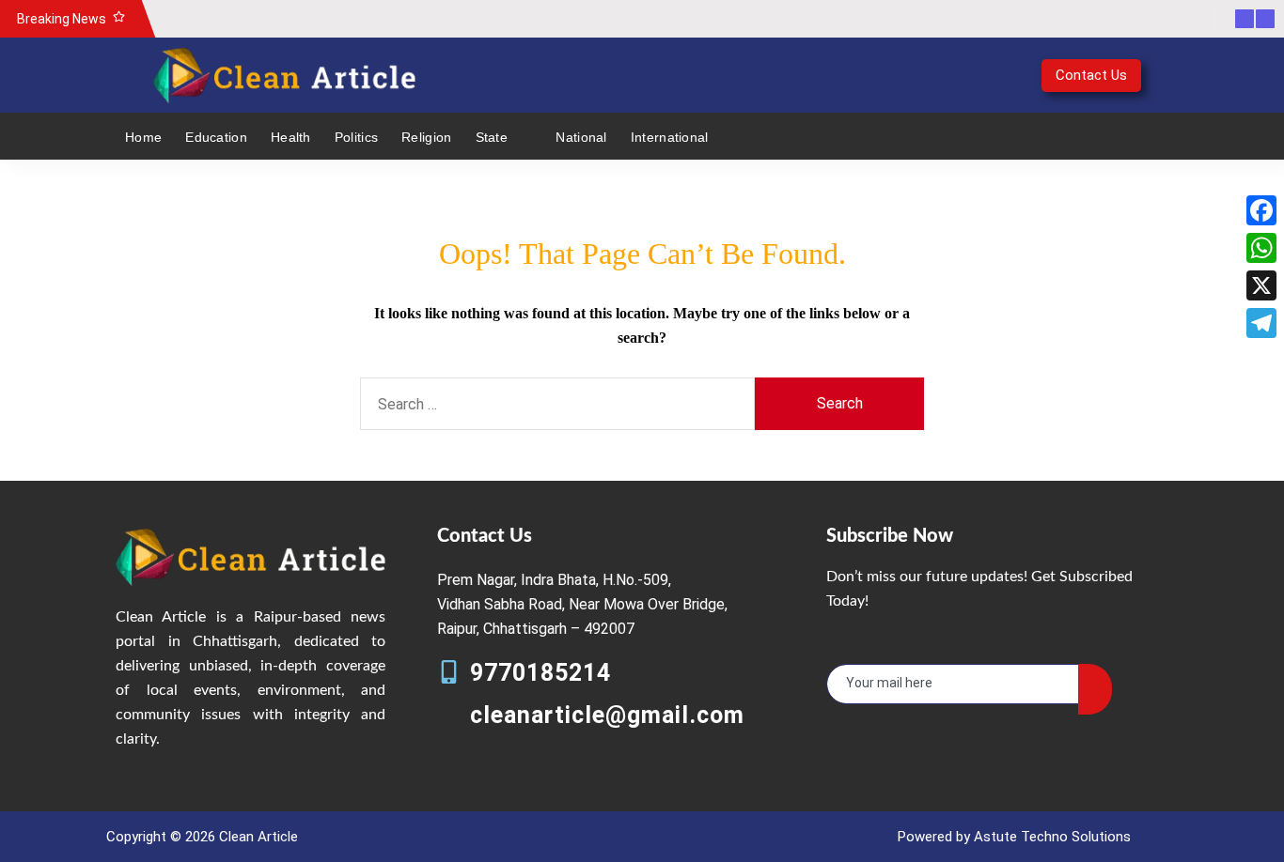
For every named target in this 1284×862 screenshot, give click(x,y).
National (581, 137)
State (492, 137)
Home (143, 137)
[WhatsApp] (1261, 248)
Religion (426, 137)
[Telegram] (1261, 323)
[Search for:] (557, 403)
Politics (356, 137)
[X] (1261, 285)
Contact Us (1091, 75)
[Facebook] (1261, 210)
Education (216, 137)
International (670, 137)
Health (291, 137)
